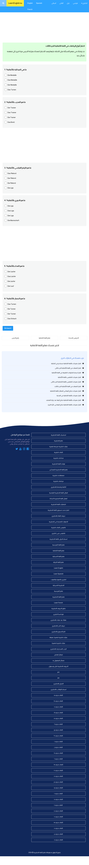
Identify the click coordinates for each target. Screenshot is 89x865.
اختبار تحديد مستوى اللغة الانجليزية (58, 510)
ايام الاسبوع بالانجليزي (58, 631)
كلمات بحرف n (58, 770)
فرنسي (75, 3)
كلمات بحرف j (58, 747)
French (29, 9)
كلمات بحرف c (58, 707)
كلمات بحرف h (58, 736)
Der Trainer (11, 108)
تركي (68, 3)
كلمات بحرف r (58, 793)
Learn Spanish (58, 574)
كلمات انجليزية (58, 452)
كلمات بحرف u (58, 811)
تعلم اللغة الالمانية (44, 338)
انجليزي (84, 3)
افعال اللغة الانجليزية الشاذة (58, 498)
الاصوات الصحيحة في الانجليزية (58, 522)
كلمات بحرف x (58, 828)
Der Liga (10, 215)
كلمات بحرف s (58, 799)
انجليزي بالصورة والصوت (58, 579)
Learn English (58, 568)
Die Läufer (11, 281)
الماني (61, 3)
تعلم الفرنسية (58, 591)
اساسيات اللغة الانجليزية (58, 435)
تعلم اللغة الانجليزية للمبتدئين (58, 470)
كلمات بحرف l (58, 759)
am (58, 678)
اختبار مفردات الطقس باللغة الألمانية (69, 377)
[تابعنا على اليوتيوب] (20, 449)
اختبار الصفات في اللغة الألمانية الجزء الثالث (67, 386)
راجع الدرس (15, 338)
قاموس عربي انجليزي (58, 533)
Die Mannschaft (13, 220)
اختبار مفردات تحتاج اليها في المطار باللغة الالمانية (65, 391)
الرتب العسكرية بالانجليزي (58, 649)
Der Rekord (11, 178)
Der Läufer (11, 271)
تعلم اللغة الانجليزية (58, 597)
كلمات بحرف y (58, 834)
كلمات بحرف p (58, 782)
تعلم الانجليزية (58, 441)
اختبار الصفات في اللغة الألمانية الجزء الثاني (68, 368)
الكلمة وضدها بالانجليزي (58, 487)
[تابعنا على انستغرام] (24, 449)
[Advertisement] (44, 24)
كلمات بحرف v (58, 817)
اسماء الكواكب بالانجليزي (58, 689)
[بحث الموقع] (3, 3)
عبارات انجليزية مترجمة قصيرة (58, 446)
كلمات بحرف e (58, 718)
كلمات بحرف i (58, 741)
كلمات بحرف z (58, 840)
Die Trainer (11, 117)
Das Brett (11, 122)
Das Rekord (11, 173)
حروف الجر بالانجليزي (58, 626)
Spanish (39, 3)
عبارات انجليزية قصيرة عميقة (58, 637)
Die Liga (10, 188)
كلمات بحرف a (58, 695)
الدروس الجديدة (73, 338)
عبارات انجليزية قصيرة (58, 643)
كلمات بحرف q (58, 788)
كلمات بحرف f (58, 724)
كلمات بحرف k (58, 753)
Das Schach (11, 319)
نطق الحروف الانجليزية (58, 608)
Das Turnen (11, 90)
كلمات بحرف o (58, 776)
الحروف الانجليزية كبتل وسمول (58, 666)
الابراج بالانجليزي (58, 684)
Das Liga (10, 211)
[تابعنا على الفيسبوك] (28, 449)
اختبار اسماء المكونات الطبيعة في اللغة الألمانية (66, 373)
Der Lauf (10, 286)
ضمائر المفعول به (58, 660)
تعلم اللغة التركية (58, 562)
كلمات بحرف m (58, 764)
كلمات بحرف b (58, 701)
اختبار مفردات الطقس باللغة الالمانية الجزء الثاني (66, 382)
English (30, 3)
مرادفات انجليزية (58, 481)
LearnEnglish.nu (15, 3)
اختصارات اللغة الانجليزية (58, 504)
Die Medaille (11, 75)
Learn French (58, 603)
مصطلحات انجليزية (58, 475)
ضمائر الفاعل (58, 655)
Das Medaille (12, 80)
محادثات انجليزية (58, 458)
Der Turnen (11, 314)
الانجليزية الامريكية (58, 585)
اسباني (54, 3)
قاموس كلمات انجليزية (58, 527)
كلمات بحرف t (58, 805)
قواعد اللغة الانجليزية (58, 464)
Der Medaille (12, 85)
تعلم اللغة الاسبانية (58, 556)
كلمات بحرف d (58, 712)
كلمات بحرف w (58, 822)
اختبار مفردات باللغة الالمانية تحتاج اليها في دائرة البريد (64, 405)
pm (58, 672)
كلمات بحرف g (58, 730)
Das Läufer (11, 276)
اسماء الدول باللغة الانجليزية (58, 539)
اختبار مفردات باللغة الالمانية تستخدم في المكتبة (66, 363)
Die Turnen (11, 309)
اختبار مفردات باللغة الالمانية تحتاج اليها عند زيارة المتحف (63, 400)
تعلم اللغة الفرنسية (58, 545)
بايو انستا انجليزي (58, 614)
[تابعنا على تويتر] (17, 449)
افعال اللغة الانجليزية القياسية (58, 493)
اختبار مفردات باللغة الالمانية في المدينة (69, 395)
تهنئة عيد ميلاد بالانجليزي (58, 620)
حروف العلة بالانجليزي (58, 516)
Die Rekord (11, 183)
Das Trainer (11, 112)
